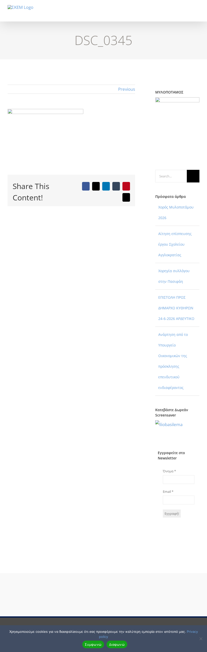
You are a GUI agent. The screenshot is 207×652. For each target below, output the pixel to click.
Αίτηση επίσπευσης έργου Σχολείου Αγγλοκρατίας (175, 244)
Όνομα (169, 471)
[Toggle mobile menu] (197, 13)
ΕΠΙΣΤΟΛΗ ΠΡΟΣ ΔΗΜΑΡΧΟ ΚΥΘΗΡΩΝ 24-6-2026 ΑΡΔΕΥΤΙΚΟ (176, 308)
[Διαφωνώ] (200, 638)
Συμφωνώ (93, 644)
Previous (126, 89)
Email (168, 491)
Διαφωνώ (117, 644)
